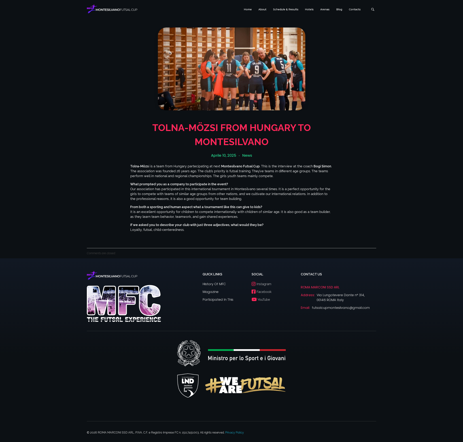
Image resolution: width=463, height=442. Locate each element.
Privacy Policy (234, 432)
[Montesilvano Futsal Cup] (112, 9)
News (247, 155)
